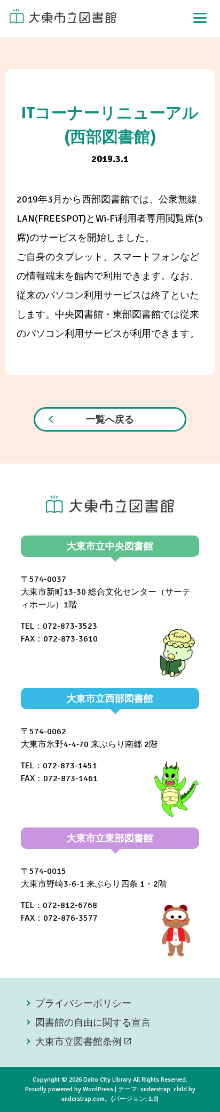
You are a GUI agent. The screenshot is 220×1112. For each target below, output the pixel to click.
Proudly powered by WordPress (69, 1089)
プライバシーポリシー (83, 1003)
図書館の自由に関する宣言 (93, 1022)
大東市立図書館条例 (78, 1042)
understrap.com (83, 1099)
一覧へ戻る (110, 419)
